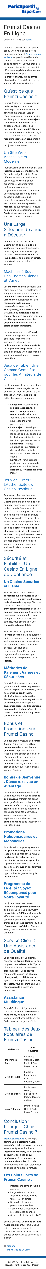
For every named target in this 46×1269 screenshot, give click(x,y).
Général (11, 1246)
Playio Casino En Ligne (19, 1249)
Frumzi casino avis (14, 1138)
